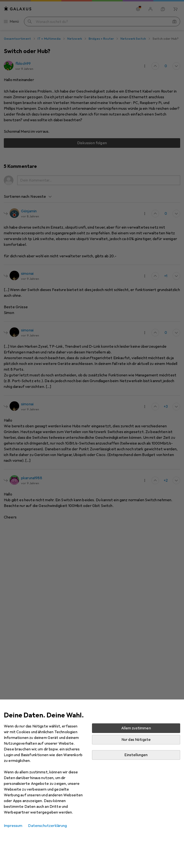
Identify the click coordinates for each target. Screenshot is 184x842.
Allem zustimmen (136, 728)
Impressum (13, 825)
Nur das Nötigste (136, 739)
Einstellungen (136, 755)
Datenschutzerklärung (47, 825)
